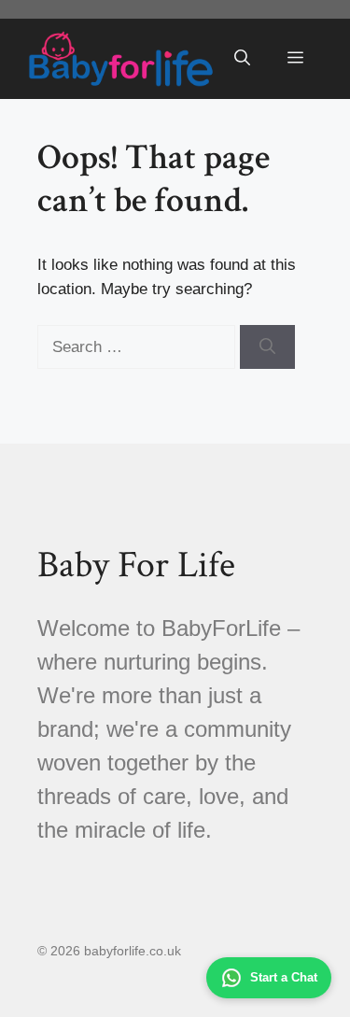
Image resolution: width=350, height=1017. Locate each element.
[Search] (267, 347)
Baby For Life (136, 565)
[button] (242, 59)
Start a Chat (283, 977)
